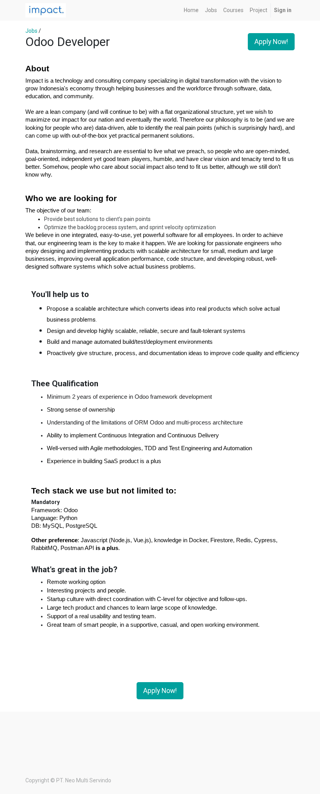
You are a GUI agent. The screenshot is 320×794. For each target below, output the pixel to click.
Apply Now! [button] (271, 42)
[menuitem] (191, 10)
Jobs (31, 31)
